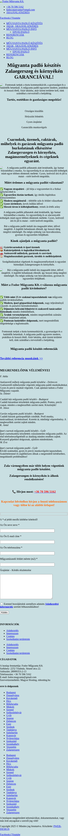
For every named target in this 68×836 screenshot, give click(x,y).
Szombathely (12, 744)
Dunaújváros (12, 695)
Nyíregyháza (12, 738)
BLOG (9, 37)
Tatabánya (11, 729)
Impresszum (12, 633)
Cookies (10, 636)
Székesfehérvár (14, 712)
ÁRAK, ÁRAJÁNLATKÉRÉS (22, 26)
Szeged (10, 709)
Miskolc (10, 706)
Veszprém (11, 747)
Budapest (11, 692)
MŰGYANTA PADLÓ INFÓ (21, 29)
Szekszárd (11, 741)
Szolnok (10, 726)
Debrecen (11, 721)
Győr (9, 715)
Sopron (10, 718)
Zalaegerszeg (12, 749)
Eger (8, 724)
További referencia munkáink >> (21, 358)
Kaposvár (11, 735)
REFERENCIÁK (15, 34)
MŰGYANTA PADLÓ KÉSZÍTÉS (24, 23)
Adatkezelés (12, 630)
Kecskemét (11, 698)
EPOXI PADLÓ (21, 32)
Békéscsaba (12, 704)
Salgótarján (12, 732)
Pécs (8, 701)
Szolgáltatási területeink (18, 639)
